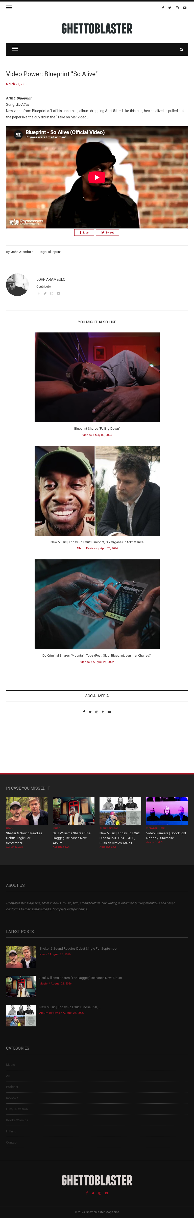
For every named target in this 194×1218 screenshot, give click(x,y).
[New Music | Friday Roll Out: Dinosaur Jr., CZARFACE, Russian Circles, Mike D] (120, 811)
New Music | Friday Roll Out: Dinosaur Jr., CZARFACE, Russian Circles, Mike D (120, 838)
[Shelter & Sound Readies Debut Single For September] (27, 811)
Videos (87, 435)
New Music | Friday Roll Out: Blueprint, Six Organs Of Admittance (97, 542)
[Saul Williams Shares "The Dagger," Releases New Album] (73, 811)
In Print (11, 1131)
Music (56, 828)
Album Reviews (87, 548)
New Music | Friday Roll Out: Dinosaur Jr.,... (70, 1007)
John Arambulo (22, 252)
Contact (11, 1142)
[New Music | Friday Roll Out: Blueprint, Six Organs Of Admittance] (97, 493)
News (9, 828)
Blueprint (54, 252)
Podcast (12, 1087)
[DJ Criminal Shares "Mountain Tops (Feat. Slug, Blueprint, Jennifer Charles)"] (97, 606)
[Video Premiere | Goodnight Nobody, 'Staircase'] (167, 811)
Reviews (12, 1098)
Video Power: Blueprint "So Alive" (52, 74)
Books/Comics (17, 1120)
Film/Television (17, 1109)
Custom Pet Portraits (21, 748)
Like (86, 232)
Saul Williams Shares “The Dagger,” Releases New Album (71, 838)
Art (8, 1076)
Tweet (110, 232)
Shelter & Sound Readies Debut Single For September (24, 838)
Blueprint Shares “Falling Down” (97, 428)
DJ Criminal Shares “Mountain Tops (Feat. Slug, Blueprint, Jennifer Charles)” (97, 655)
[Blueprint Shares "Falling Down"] (97, 379)
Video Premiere (155, 828)
